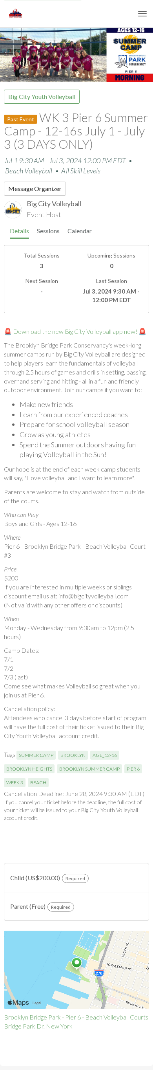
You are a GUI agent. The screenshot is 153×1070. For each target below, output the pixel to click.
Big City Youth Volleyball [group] (41, 96)
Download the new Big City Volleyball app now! (75, 331)
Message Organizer (35, 188)
